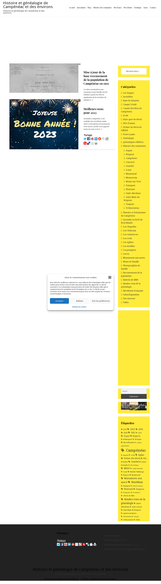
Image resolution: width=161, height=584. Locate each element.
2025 (133, 432)
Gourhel (130, 166)
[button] (110, 277)
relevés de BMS (128, 496)
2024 (126, 432)
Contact (153, 7)
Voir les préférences (101, 301)
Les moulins (129, 246)
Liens (146, 7)
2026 (140, 433)
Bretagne (138, 439)
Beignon (130, 154)
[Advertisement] (80, 35)
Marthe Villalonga (137, 472)
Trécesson (127, 516)
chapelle (125, 455)
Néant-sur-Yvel (133, 181)
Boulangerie (127, 439)
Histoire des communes (102, 7)
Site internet (129, 298)
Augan (129, 150)
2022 (132, 429)
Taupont (130, 204)
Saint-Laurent (137, 507)
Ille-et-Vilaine (134, 465)
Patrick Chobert (138, 486)
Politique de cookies (79, 307)
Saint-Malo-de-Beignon (132, 510)
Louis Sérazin (137, 468)
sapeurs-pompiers (129, 513)
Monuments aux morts (134, 257)
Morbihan (137, 482)
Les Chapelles (129, 226)
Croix (133, 455)
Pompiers (140, 489)
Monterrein (131, 177)
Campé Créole (130, 104)
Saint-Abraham (133, 193)
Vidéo (126, 302)
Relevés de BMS (130, 279)
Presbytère (136, 492)
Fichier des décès (132, 458)
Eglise (141, 454)
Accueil (72, 7)
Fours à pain (129, 134)
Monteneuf (131, 173)
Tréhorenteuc (132, 208)
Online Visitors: (112, 535)
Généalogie (128, 138)
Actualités (128, 96)
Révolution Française (133, 290)
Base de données (131, 100)
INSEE (127, 468)
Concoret (130, 162)
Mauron (126, 475)
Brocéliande (128, 442)
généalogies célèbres (133, 142)
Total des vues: (112, 540)
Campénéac (131, 158)
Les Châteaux (129, 230)
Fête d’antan (129, 123)
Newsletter (128, 7)
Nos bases (118, 7)
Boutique (137, 7)
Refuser (79, 301)
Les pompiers (129, 250)
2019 (125, 429)
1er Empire (128, 93)
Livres (126, 253)
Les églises (128, 242)
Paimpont (130, 185)
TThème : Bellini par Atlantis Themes (98, 578)
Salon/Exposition (131, 294)
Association (81, 7)
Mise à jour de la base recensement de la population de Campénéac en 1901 (96, 77)
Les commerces (130, 234)
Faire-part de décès (132, 119)
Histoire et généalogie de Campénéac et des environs (28, 4)
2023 (140, 429)
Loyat (128, 169)
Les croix (127, 238)
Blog (89, 7)
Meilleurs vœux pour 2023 (94, 111)
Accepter (59, 301)
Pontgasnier (127, 492)
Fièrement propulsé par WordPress (62, 578)
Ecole (125, 115)
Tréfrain (136, 516)
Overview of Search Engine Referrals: (124, 549)
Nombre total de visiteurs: (118, 544)
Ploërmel (130, 189)
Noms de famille (131, 261)
